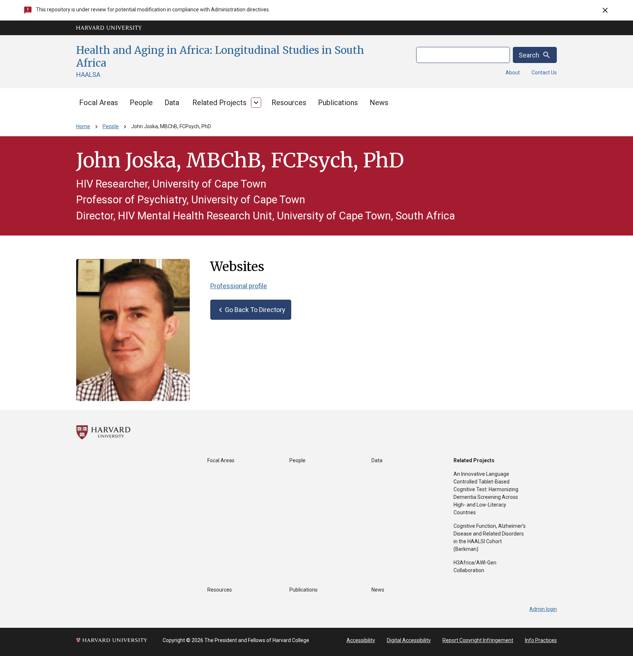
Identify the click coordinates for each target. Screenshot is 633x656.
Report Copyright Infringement (478, 640)
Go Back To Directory (250, 309)
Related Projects (219, 102)
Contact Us (544, 72)
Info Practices (541, 640)
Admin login (543, 609)
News (379, 102)
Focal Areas (98, 102)
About (513, 72)
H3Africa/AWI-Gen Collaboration (475, 566)
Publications (338, 102)
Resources (288, 102)
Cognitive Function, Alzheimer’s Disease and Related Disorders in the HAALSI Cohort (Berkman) (490, 537)
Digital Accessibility (409, 640)
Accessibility (361, 640)
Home (83, 126)
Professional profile (238, 286)
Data (171, 102)
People (141, 102)
